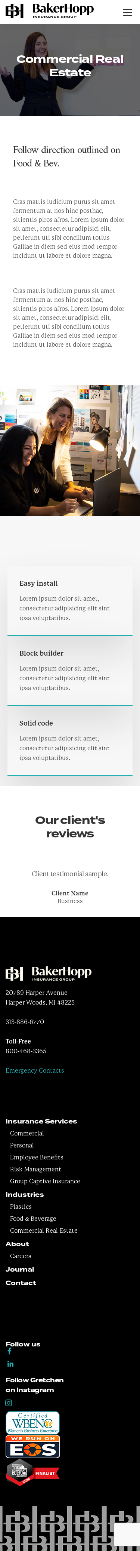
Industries (25, 1194)
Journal (20, 1269)
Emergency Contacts (35, 1070)
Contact (21, 1283)
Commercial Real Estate (44, 1230)
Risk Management (35, 1169)
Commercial (27, 1133)
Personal (22, 1145)
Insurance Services (41, 1121)
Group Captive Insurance (45, 1181)
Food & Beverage (33, 1218)
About (17, 1244)
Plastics (21, 1206)
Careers (20, 1256)
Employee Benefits (36, 1157)
